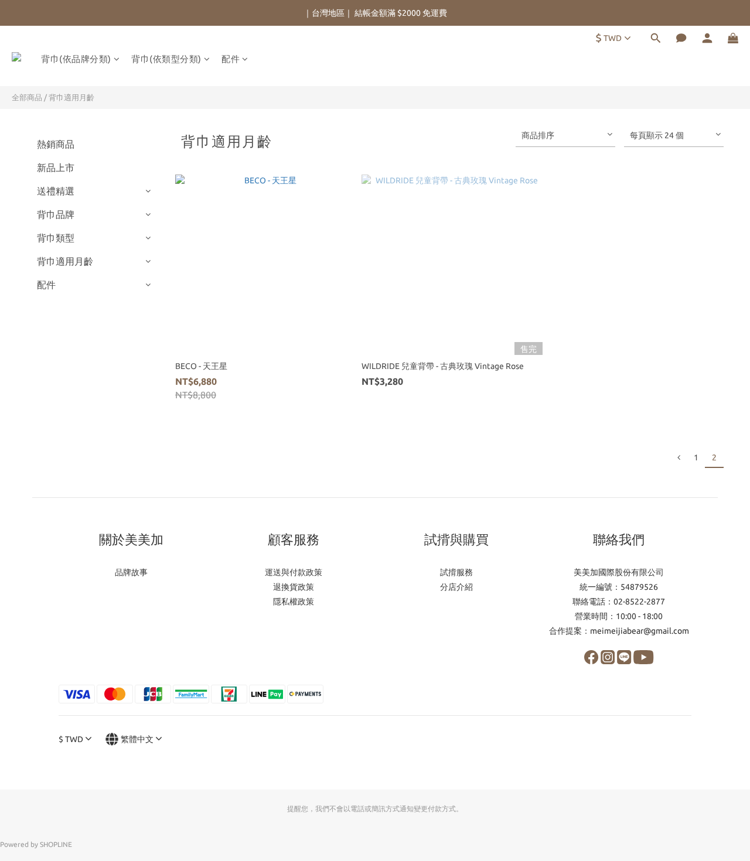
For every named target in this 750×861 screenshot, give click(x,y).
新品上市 (55, 167)
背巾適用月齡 (71, 97)
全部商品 (27, 97)
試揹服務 (456, 572)
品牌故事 (131, 572)
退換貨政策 (293, 587)
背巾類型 (55, 238)
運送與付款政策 (293, 572)
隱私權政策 (293, 601)
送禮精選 (55, 191)
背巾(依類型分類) (166, 59)
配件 (230, 59)
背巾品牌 (55, 214)
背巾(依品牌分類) (76, 59)
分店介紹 (456, 587)
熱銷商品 (55, 144)
